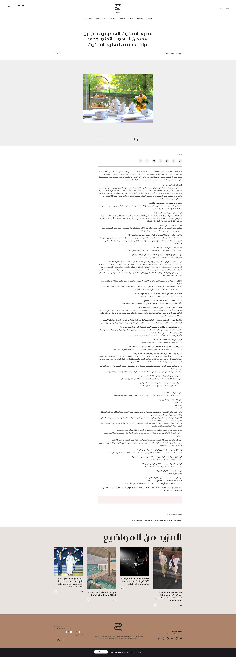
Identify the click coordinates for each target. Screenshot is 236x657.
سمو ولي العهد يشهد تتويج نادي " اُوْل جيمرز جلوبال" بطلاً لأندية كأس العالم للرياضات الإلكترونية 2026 (70, 582)
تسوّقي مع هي (88, 18)
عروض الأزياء (140, 18)
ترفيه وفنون (122, 18)
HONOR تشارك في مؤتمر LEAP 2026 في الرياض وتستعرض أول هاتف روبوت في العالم (135, 581)
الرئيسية (180, 53)
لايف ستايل (112, 18)
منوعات (64, 631)
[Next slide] (99, 136)
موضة (150, 18)
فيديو (97, 18)
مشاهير (173, 53)
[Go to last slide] (136, 136)
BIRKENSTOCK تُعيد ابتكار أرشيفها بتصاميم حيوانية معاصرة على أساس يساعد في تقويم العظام (168, 596)
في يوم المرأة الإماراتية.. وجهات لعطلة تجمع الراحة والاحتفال (101, 593)
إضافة (58, 640)
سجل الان (100, 652)
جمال (131, 18)
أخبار (104, 18)
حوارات (166, 53)
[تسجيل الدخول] (221, 8)
